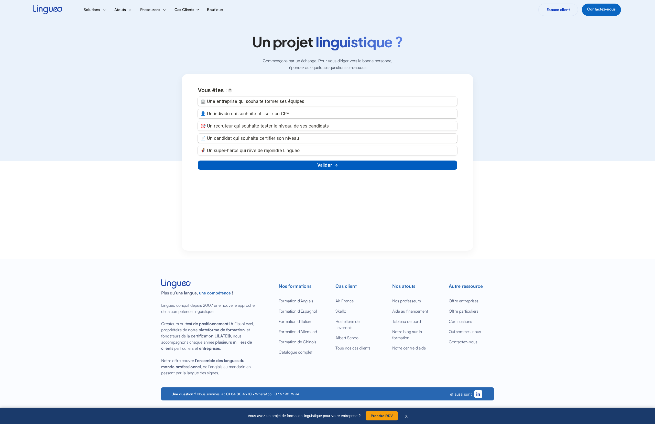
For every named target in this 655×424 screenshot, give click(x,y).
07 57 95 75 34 (287, 394)
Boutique (215, 9)
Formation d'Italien (295, 321)
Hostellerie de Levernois (347, 324)
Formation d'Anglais (296, 300)
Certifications (460, 321)
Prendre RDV (382, 416)
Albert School (347, 337)
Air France (344, 300)
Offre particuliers (463, 311)
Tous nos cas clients (352, 348)
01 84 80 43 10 (239, 394)
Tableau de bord (406, 321)
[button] (95, 9)
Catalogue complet (295, 352)
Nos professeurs (406, 300)
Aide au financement (410, 311)
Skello (340, 311)
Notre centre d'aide (409, 348)
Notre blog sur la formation (407, 334)
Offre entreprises (463, 300)
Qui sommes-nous (465, 331)
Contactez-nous (463, 341)
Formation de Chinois (297, 341)
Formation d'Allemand (298, 331)
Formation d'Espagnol (298, 311)
